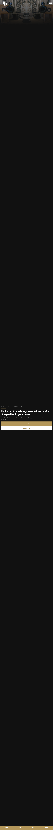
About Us (26, 423)
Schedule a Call (26, 428)
